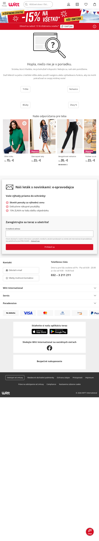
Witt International (13, 287)
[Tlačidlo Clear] (50, 4)
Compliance (51, 384)
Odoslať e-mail (18, 271)
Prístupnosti (77, 377)
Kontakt (7, 262)
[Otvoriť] (94, 26)
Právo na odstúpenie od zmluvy (31, 384)
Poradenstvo (10, 303)
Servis (6, 295)
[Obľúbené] (86, 4)
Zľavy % (73, 105)
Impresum (89, 377)
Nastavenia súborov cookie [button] (70, 384)
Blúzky (25, 105)
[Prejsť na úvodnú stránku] (14, 4)
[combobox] (42, 4)
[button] (4, 4)
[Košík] (94, 4)
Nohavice (73, 89)
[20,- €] (70, 136)
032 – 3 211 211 (61, 275)
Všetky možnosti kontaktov (21, 278)
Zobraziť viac (35, 241)
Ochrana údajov (63, 377)
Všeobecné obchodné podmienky (40, 377)
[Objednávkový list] (77, 4)
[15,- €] (15, 136)
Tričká (25, 89)
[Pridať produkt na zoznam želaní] (24, 123)
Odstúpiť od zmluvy (15, 377)
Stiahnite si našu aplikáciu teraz (49, 325)
